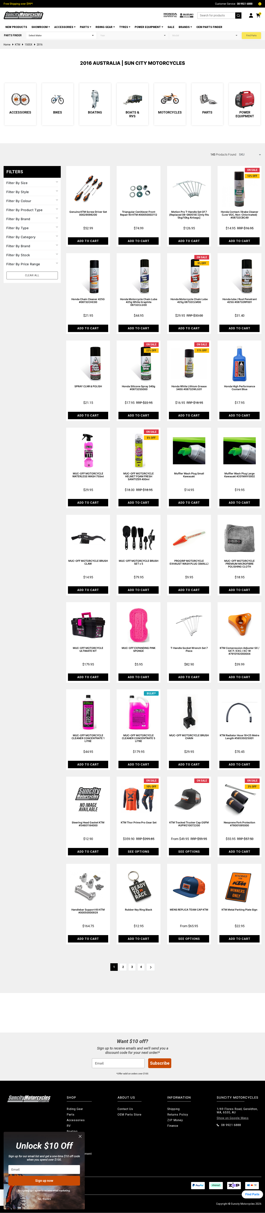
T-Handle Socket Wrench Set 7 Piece (189, 649)
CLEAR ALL (32, 275)
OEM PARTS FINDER (209, 27)
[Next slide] (259, 104)
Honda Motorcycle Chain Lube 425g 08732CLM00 (189, 301)
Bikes (57, 112)
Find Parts (251, 35)
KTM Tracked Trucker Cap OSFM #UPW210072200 (189, 824)
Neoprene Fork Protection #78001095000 (239, 824)
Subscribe (159, 1063)
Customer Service (233, 3)
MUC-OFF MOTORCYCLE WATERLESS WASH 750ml (88, 475)
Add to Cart (88, 241)
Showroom (39, 27)
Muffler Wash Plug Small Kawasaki (189, 475)
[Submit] (238, 15)
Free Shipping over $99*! (18, 3)
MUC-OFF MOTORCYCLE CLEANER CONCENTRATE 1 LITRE (88, 738)
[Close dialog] (80, 1136)
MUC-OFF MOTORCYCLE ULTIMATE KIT (88, 649)
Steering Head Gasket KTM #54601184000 (88, 824)
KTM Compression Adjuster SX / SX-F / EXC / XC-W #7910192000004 (239, 650)
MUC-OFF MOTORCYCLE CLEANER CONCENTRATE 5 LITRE (138, 738)
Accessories (63, 27)
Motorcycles (170, 112)
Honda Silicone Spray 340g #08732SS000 (138, 388)
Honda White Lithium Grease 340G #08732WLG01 (189, 388)
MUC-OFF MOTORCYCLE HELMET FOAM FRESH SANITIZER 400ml (138, 476)
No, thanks (44, 1199)
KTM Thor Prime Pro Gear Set (138, 822)
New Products (16, 27)
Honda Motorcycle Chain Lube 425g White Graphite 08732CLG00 (138, 302)
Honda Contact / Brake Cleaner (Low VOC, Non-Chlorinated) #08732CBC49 (239, 214)
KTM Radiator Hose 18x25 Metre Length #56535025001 (239, 737)
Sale (170, 27)
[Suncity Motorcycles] (23, 15)
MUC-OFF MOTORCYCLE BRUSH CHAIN (189, 737)
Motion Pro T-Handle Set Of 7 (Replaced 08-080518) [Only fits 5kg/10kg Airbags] (189, 214)
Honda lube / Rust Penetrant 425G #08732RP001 (239, 301)
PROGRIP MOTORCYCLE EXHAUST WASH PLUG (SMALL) (189, 562)
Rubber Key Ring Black (138, 909)
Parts (84, 27)
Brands (184, 27)
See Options (138, 851)
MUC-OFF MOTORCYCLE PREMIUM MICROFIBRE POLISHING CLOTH (239, 563)
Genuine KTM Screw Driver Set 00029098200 (88, 213)
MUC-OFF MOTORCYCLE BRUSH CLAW (88, 562)
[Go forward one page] (150, 967)
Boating (95, 112)
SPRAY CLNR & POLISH (88, 386)
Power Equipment (148, 27)
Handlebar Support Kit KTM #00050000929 (88, 911)
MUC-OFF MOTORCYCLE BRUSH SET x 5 (138, 562)
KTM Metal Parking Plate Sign (239, 909)
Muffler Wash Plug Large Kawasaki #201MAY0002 (239, 475)
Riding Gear (104, 27)
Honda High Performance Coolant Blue (239, 388)
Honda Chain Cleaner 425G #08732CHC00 (88, 301)
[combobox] (219, 15)
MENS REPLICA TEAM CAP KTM (189, 909)
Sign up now (44, 1181)
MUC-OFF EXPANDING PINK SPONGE (138, 649)
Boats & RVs (132, 114)
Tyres (123, 27)
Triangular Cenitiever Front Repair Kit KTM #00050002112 (138, 213)
